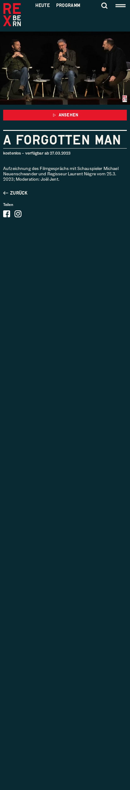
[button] (65, 115)
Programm (68, 5)
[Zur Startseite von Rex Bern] (12, 15)
